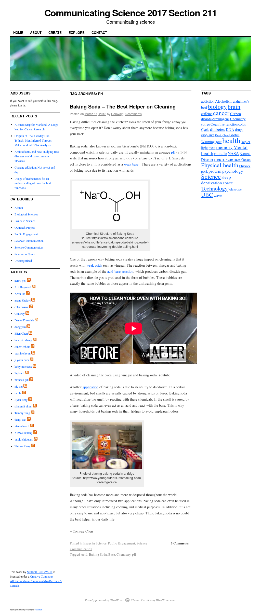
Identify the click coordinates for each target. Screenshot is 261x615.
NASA (233, 153)
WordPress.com (165, 600)
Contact (99, 32)
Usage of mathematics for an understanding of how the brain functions (33, 183)
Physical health (219, 165)
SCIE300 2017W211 (40, 572)
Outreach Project (25, 227)
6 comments (133, 114)
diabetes (217, 129)
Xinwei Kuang (23, 433)
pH (173, 152)
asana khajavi (23, 300)
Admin (19, 208)
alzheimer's (241, 101)
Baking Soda (98, 554)
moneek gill (22, 380)
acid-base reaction (120, 271)
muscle (220, 153)
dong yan (20, 327)
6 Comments (180, 543)
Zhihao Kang (22, 446)
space (228, 183)
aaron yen (20, 280)
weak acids (94, 265)
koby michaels (23, 366)
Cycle (205, 129)
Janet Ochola (22, 347)
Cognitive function (224, 124)
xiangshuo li (22, 426)
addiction (207, 101)
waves (218, 195)
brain (234, 106)
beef (204, 107)
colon (242, 124)
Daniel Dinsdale (24, 320)
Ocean (246, 159)
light (204, 147)
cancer (221, 113)
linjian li (19, 373)
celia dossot (22, 307)
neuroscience (227, 159)
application (90, 387)
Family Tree (222, 135)
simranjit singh (23, 406)
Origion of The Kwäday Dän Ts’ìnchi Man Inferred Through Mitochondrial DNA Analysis (33, 140)
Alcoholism (223, 101)
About (36, 32)
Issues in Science (95, 543)
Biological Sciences (26, 214)
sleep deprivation (216, 179)
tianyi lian (20, 419)
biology (217, 106)
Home (18, 32)
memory (224, 147)
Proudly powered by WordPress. (104, 600)
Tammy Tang (22, 413)
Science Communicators (29, 247)
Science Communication (29, 241)
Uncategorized (23, 260)
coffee (205, 124)
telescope (235, 189)
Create (55, 32)
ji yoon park (22, 360)
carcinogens (220, 118)
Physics (244, 165)
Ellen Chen (21, 333)
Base (111, 554)
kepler (245, 141)
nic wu (19, 386)
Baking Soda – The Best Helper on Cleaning (123, 106)
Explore (77, 32)
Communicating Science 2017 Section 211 (130, 12)
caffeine (206, 113)
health (231, 140)
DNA (230, 129)
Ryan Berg (21, 400)
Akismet (38, 609)
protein (214, 171)
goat (218, 141)
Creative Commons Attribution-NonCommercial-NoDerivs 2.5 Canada (36, 580)
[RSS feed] (29, 280)
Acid (84, 554)
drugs (239, 129)
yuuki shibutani (24, 439)
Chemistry (123, 554)
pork (204, 171)
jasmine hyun (23, 353)
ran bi (18, 393)
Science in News (25, 254)
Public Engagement (121, 543)
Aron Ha (20, 294)
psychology (232, 171)
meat (211, 147)
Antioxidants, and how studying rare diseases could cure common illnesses (37, 156)
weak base (131, 164)
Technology (214, 188)
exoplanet (207, 134)
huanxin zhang (23, 340)
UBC (207, 194)
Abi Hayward (23, 287)
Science (211, 176)
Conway (117, 114)
